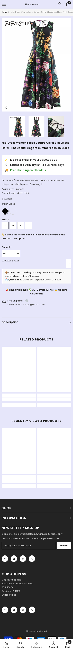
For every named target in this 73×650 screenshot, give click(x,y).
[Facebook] (5, 558)
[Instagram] (14, 558)
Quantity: (7, 247)
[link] (19, 399)
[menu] (4, 4)
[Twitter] (32, 558)
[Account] (59, 4)
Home (4, 12)
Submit (64, 545)
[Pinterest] (23, 558)
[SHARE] (68, 263)
